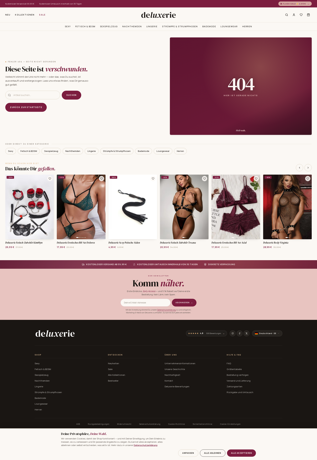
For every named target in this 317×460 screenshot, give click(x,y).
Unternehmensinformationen (180, 363)
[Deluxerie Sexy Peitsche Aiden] (132, 207)
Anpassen (188, 453)
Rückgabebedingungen (98, 424)
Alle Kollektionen (116, 374)
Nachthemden (132, 26)
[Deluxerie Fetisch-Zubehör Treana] (184, 207)
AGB (78, 424)
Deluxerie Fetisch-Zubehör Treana (178, 242)
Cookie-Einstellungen (230, 424)
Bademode (209, 26)
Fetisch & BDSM (85, 26)
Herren (247, 26)
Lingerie (152, 26)
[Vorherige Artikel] (299, 167)
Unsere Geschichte (175, 369)
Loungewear (229, 26)
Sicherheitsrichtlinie (202, 424)
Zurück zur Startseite (26, 107)
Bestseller (113, 380)
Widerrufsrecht (124, 424)
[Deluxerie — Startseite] (158, 15)
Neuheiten (113, 363)
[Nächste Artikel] (308, 167)
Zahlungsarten (234, 386)
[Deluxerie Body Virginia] (287, 207)
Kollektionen (25, 14)
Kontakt (169, 380)
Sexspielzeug (109, 26)
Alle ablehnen (212, 453)
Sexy (68, 26)
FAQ (229, 363)
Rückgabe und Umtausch (240, 392)
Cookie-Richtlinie (176, 424)
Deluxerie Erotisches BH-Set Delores (76, 242)
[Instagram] (233, 333)
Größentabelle (234, 369)
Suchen (71, 95)
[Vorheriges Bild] (9, 207)
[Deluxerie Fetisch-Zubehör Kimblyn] (29, 207)
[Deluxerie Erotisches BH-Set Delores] (81, 207)
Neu (7, 14)
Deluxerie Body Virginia (275, 242)
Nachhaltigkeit (172, 374)
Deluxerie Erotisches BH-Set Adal (228, 242)
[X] (246, 333)
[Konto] (294, 15)
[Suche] (286, 15)
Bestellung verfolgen (238, 374)
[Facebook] (240, 333)
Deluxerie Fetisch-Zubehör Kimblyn (23, 242)
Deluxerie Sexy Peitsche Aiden (124, 242)
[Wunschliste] (301, 15)
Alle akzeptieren (241, 453)
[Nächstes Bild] (50, 207)
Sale (42, 14)
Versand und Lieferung (238, 380)
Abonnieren (184, 302)
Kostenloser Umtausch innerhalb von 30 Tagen (60, 3)
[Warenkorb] (308, 15)
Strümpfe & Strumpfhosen (180, 26)
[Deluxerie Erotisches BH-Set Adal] (235, 207)
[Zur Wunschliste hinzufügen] (50, 178)
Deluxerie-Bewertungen (177, 386)
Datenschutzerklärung (166, 310)
